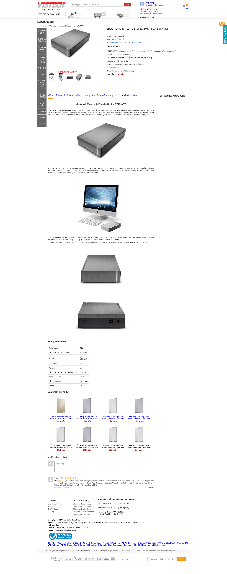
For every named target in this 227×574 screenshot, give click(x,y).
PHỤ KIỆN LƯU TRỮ (42, 96)
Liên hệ (42, 124)
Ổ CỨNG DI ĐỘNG (42, 40)
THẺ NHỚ (42, 68)
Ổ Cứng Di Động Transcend (110, 545)
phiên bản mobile (159, 545)
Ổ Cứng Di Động (80, 543)
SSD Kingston (144, 545)
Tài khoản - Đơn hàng (154, 5)
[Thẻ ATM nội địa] (98, 559)
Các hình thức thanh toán (83, 512)
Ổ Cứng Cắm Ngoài (167, 543)
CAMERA (42, 111)
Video (78, 95)
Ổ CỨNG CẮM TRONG (42, 60)
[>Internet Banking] (88, 559)
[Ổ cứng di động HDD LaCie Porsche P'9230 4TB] (51, 6)
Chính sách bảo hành (82, 506)
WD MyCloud (66, 545)
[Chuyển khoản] (78, 559)
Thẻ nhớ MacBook (111, 543)
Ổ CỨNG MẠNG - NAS (42, 49)
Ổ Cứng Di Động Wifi (147, 543)
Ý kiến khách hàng (127, 95)
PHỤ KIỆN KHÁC (42, 104)
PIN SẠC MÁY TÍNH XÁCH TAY (42, 84)
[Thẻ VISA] (106, 559)
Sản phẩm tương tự (106, 95)
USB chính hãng (64, 543)
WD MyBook (53, 545)
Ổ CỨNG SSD (42, 32)
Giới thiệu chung (55, 504)
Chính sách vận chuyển (82, 509)
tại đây (131, 71)
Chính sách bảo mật (81, 514)
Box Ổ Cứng (79, 545)
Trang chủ (42, 26)
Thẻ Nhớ (52, 543)
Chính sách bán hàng (82, 504)
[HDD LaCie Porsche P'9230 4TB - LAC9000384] (52, 77)
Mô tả (50, 95)
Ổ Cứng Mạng (95, 543)
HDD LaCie (91, 545)
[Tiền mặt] (68, 559)
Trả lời (151, 488)
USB (42, 74)
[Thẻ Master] (113, 559)
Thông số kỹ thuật (64, 95)
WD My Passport (129, 543)
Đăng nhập (149, 3)
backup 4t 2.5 (130, 545)
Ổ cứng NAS (182, 543)
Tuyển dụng (53, 509)
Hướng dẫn (89, 95)
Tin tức (42, 118)
